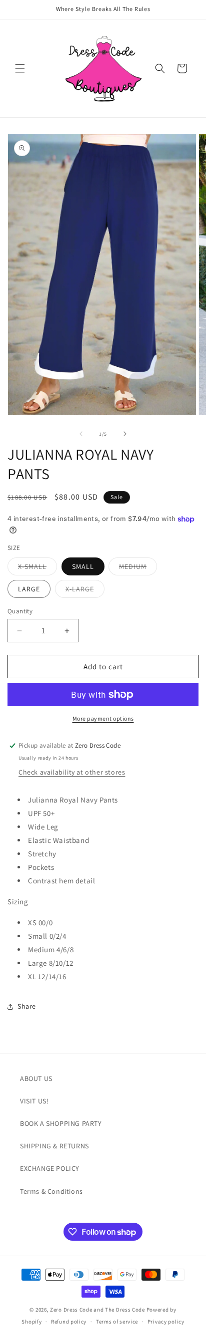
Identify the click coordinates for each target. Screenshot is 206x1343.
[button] (20, 68)
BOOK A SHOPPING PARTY (61, 1123)
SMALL (83, 566)
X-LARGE (85, 591)
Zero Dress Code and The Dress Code (97, 1309)
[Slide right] (125, 434)
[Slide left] (81, 434)
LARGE (29, 588)
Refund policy (68, 1321)
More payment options (103, 718)
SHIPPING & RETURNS (54, 1145)
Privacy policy (166, 1321)
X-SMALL (37, 568)
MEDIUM (138, 568)
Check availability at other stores (71, 772)
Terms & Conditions (51, 1191)
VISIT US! (34, 1100)
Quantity (20, 611)
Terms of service (117, 1321)
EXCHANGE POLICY (50, 1168)
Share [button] (27, 1006)
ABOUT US (36, 1078)
